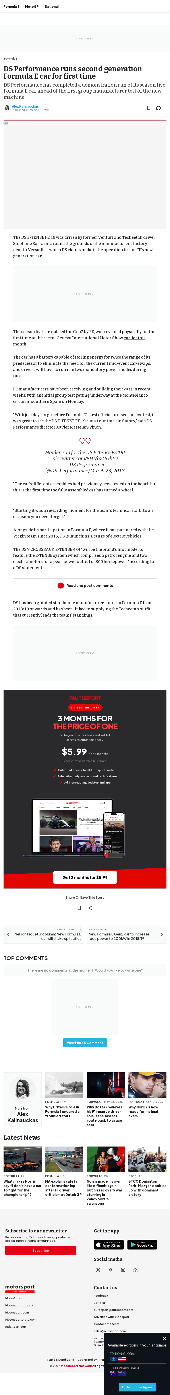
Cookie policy (87, 1359)
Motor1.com (13, 1298)
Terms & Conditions (60, 1359)
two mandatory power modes (103, 369)
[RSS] (135, 1269)
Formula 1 (11, 6)
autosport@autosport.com (113, 1310)
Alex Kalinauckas (25, 106)
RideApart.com (16, 1326)
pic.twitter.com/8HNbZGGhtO (85, 459)
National (52, 6)
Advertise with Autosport (111, 1317)
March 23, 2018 (107, 471)
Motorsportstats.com (20, 1319)
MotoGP (32, 6)
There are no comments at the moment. (85, 970)
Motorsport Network (76, 1366)
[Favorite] (148, 108)
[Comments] (159, 108)
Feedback (101, 1295)
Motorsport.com (17, 1312)
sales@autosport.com (110, 1331)
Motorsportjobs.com (20, 1305)
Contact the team (106, 1324)
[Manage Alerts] (90, 908)
